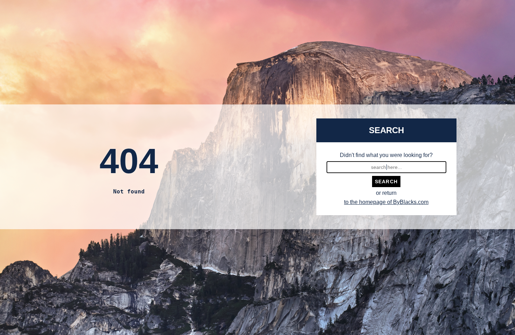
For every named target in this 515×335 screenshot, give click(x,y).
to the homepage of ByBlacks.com (386, 202)
